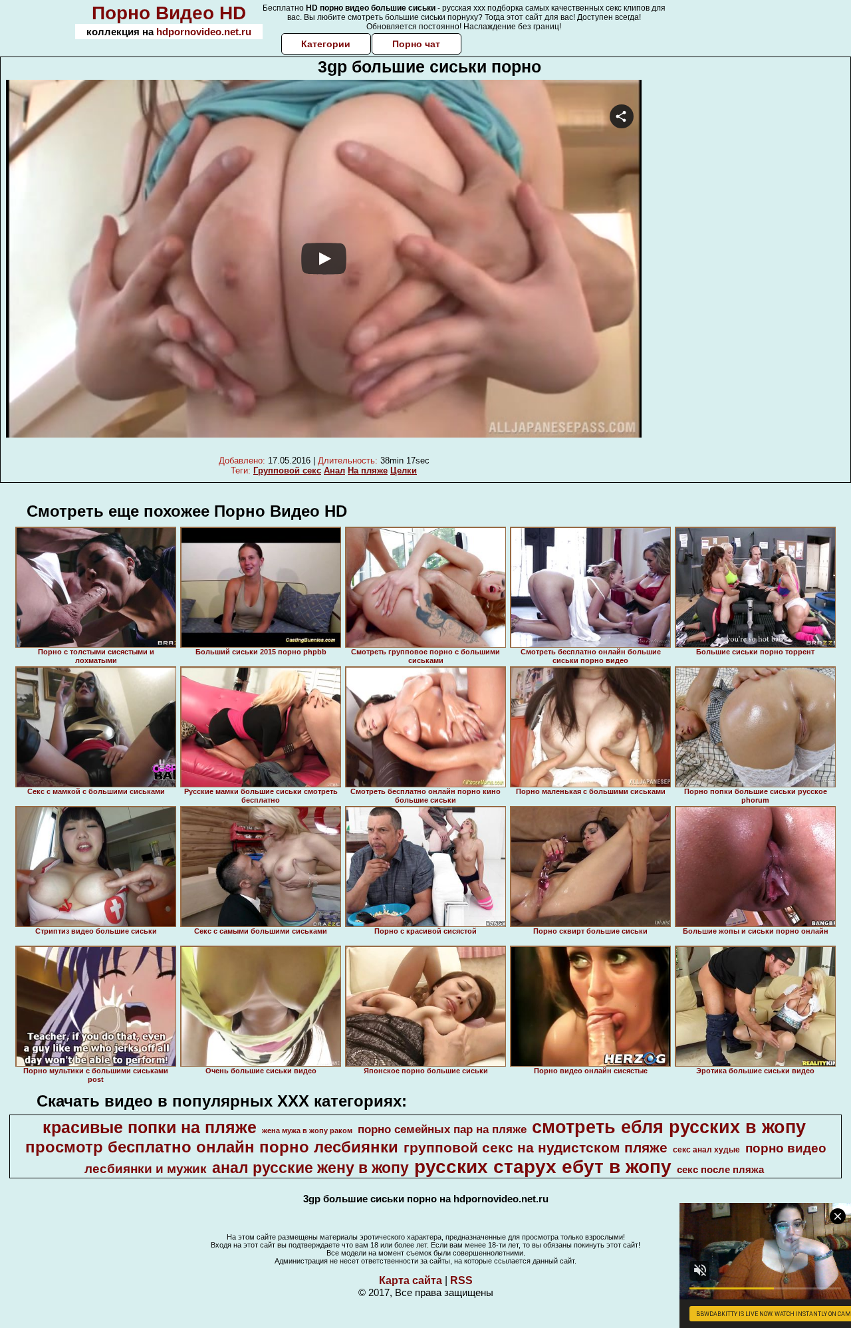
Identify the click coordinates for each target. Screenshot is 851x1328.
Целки (403, 470)
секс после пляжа (720, 1169)
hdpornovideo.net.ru (203, 31)
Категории (325, 44)
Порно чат (416, 44)
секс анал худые (706, 1149)
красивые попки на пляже (150, 1127)
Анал (334, 470)
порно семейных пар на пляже (442, 1129)
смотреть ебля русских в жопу (669, 1127)
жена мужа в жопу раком (307, 1130)
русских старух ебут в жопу (542, 1166)
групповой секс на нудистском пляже (536, 1148)
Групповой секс (287, 470)
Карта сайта (410, 1280)
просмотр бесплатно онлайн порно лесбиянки (211, 1147)
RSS (461, 1280)
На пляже (368, 470)
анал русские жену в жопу (310, 1167)
